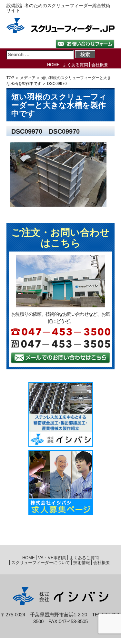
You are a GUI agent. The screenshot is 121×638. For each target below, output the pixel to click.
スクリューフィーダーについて (40, 562)
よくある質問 (75, 64)
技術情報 (81, 562)
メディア (27, 78)
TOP (10, 78)
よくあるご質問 (84, 557)
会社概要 (99, 64)
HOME (53, 64)
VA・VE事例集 (52, 557)
